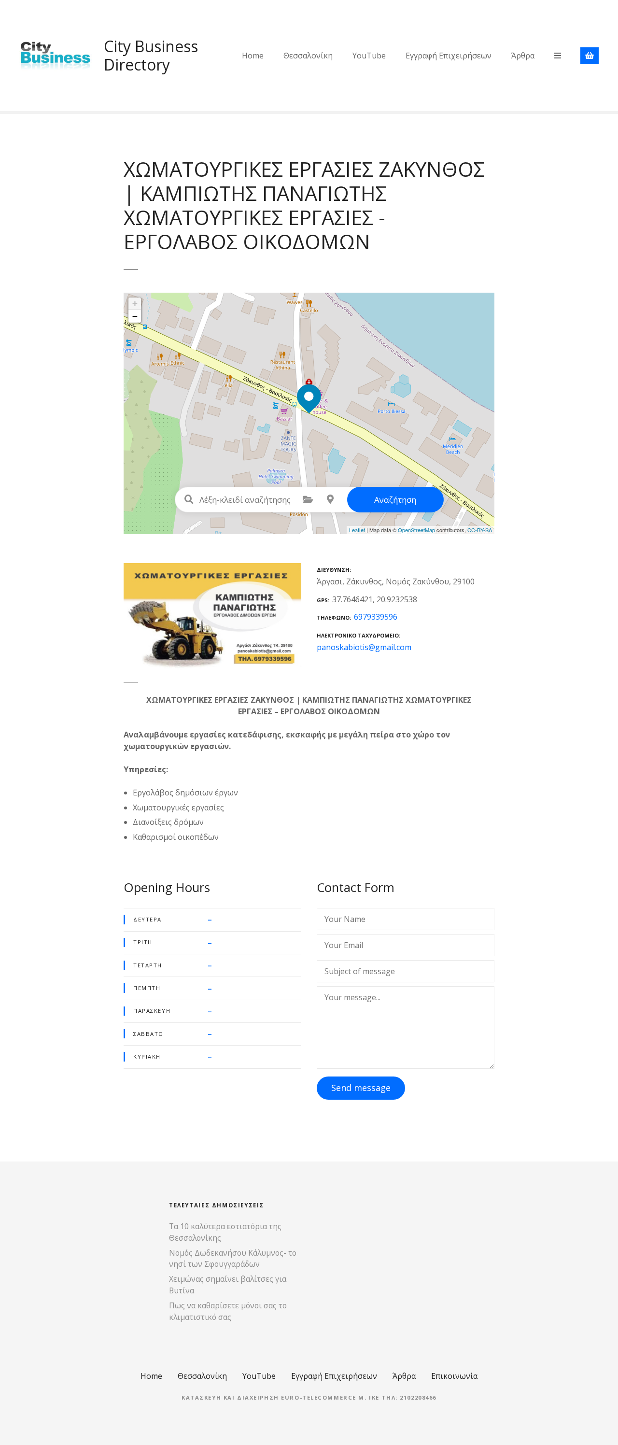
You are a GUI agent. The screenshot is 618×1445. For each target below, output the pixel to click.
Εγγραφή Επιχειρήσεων (449, 55)
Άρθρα (522, 55)
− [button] (135, 316)
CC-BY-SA (479, 530)
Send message (361, 1087)
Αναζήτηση (395, 499)
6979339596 (375, 616)
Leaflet (357, 530)
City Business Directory (151, 55)
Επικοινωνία (454, 1376)
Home (253, 55)
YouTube (369, 55)
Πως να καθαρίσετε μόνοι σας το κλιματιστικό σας (228, 1311)
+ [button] (135, 303)
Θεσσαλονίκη (308, 55)
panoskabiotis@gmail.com (364, 647)
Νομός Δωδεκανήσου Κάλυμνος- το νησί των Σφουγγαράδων (232, 1258)
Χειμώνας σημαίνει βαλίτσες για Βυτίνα (227, 1285)
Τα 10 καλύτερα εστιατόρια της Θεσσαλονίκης (225, 1232)
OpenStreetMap (416, 530)
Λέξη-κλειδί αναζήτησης (189, 499)
